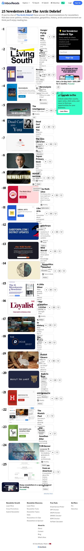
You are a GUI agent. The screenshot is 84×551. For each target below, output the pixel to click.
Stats (28, 515)
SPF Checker (54, 510)
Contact (40, 531)
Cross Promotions (12, 509)
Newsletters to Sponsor (35, 521)
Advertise (56, 3)
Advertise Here (48, 493)
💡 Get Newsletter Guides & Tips (68, 32)
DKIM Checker (55, 513)
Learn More (64, 111)
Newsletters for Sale (34, 518)
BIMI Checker (55, 519)
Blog (39, 534)
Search (36, 3)
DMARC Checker (55, 516)
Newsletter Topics (33, 512)
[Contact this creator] (54, 37)
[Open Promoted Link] (58, 87)
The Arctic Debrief (24, 15)
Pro (63, 3)
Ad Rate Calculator (56, 521)
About (40, 528)
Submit (46, 3)
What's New (42, 537)
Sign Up (77, 3)
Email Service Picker (57, 507)
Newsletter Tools (33, 509)
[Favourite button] (58, 37)
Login (70, 3)
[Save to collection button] (49, 37)
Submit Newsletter (12, 512)
